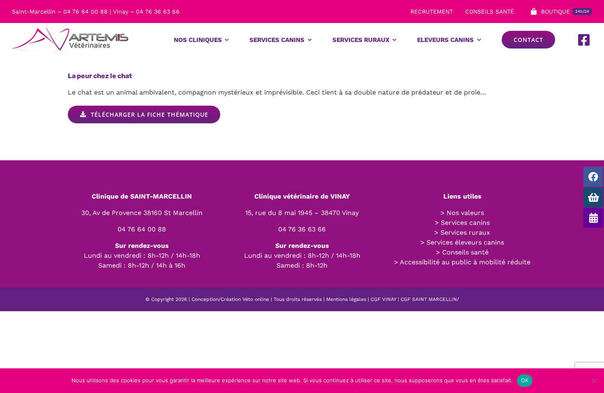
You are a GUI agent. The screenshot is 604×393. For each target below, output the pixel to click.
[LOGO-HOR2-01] (70, 26)
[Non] (594, 381)
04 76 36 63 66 (302, 229)
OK (525, 380)
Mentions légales (346, 299)
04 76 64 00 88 (142, 229)
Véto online (255, 299)
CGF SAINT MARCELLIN (429, 299)
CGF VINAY (383, 299)
